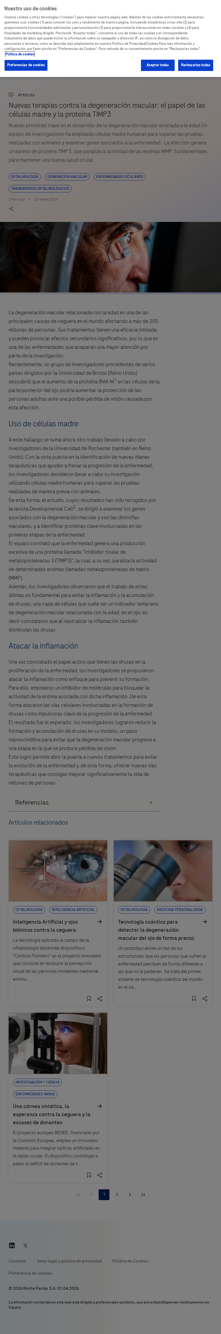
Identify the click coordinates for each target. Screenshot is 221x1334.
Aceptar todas (158, 65)
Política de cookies (20, 54)
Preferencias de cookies (26, 65)
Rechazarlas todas (195, 65)
